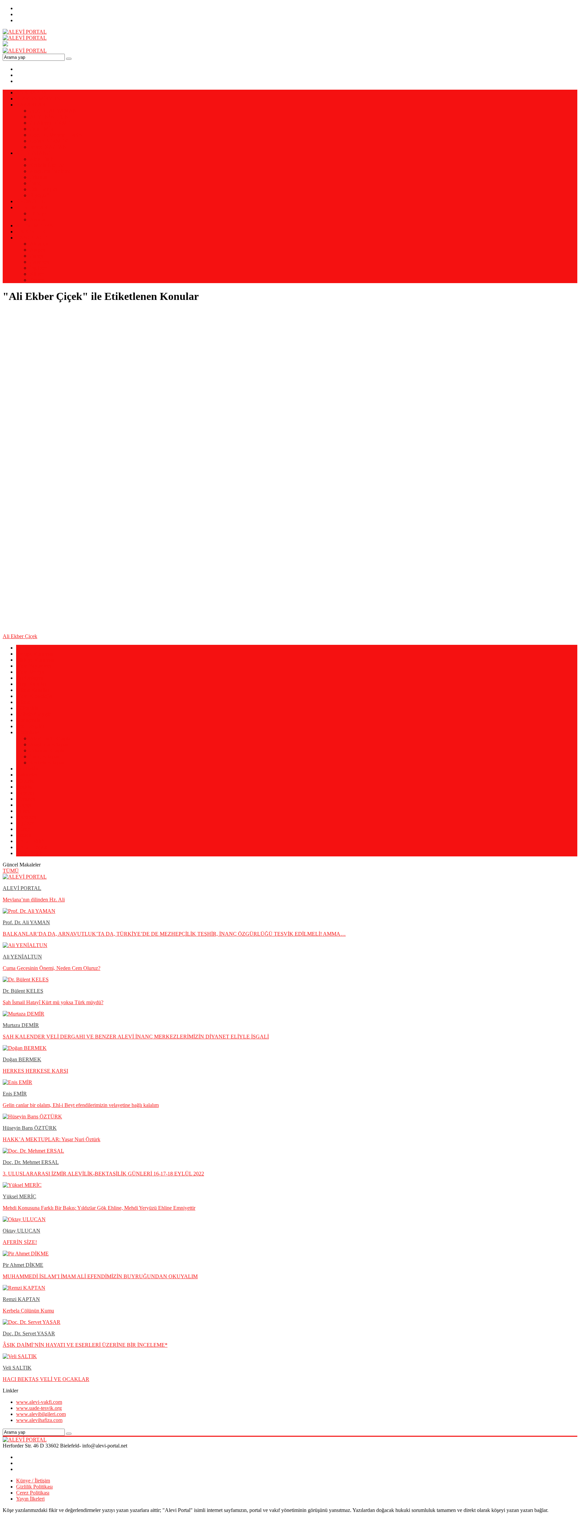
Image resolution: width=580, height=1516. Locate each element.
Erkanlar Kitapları (48, 750)
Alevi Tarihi (42, 159)
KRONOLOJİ (31, 201)
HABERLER (30, 231)
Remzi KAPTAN (48, 147)
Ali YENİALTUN (49, 117)
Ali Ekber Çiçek (20, 636)
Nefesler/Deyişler (34, 714)
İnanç (35, 183)
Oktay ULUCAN (21, 1231)
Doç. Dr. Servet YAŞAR (29, 1333)
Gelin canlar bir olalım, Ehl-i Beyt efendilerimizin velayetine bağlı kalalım (81, 1105)
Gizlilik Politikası (34, 1486)
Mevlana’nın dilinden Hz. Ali (34, 899)
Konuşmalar (29, 720)
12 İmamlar (28, 648)
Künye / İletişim (33, 1480)
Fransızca (40, 262)
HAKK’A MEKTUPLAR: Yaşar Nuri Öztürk (51, 1139)
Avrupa (37, 219)
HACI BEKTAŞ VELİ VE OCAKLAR (46, 1379)
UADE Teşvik (31, 847)
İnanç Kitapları (45, 756)
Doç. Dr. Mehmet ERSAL (58, 135)
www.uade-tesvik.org (39, 1408)
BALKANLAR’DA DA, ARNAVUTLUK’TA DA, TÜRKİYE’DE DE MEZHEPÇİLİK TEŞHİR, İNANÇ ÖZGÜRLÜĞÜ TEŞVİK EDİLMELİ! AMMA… (174, 934)
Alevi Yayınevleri (34, 666)
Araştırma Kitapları (50, 744)
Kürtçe (37, 274)
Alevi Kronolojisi (34, 696)
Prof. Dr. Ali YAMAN (53, 111)
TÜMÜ (11, 871)
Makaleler (26, 774)
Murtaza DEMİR (21, 1025)
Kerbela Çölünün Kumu (28, 1310)
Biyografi (40, 195)
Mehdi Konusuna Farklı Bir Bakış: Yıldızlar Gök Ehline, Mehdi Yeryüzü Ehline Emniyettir (99, 1208)
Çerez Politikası (32, 1493)
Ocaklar (24, 787)
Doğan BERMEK (49, 141)
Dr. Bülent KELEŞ (23, 991)
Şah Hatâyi (28, 768)
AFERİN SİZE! (20, 1242)
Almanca (39, 244)
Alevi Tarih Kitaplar (51, 738)
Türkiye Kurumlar (35, 660)
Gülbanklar (28, 708)
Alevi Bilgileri (31, 853)
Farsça (36, 256)
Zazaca (37, 280)
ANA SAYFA (31, 92)
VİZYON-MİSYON (38, 98)
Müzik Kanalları (33, 690)
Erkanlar (39, 177)
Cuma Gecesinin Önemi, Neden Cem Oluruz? (51, 968)
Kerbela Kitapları (48, 762)
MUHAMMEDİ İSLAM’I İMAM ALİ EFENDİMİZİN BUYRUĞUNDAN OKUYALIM (100, 1276)
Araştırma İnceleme (50, 171)
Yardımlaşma (30, 678)
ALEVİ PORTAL (22, 888)
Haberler (25, 793)
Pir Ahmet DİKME (50, 123)
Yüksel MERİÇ (19, 1196)
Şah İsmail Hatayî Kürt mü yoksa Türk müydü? (53, 1002)
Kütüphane (28, 732)
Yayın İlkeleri (30, 1499)
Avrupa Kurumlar (35, 654)
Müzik (23, 702)
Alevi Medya (30, 672)
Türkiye (38, 213)
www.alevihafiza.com (39, 1420)
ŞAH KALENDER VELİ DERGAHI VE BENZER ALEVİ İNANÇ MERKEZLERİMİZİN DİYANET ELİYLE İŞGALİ (136, 1036)
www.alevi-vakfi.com (39, 1402)
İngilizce (39, 268)
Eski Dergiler (44, 189)
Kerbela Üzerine (47, 165)
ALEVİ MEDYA (34, 225)
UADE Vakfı (30, 841)
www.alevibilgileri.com (41, 1414)
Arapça (37, 250)
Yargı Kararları (32, 684)
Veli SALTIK (17, 1368)
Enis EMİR (42, 129)
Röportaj (25, 781)
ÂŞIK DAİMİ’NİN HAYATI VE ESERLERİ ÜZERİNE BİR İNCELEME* (85, 1345)
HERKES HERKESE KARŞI (35, 1071)
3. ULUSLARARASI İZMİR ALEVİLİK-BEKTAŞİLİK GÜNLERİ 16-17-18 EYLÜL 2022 (103, 1173)
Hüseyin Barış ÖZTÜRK (30, 1128)
